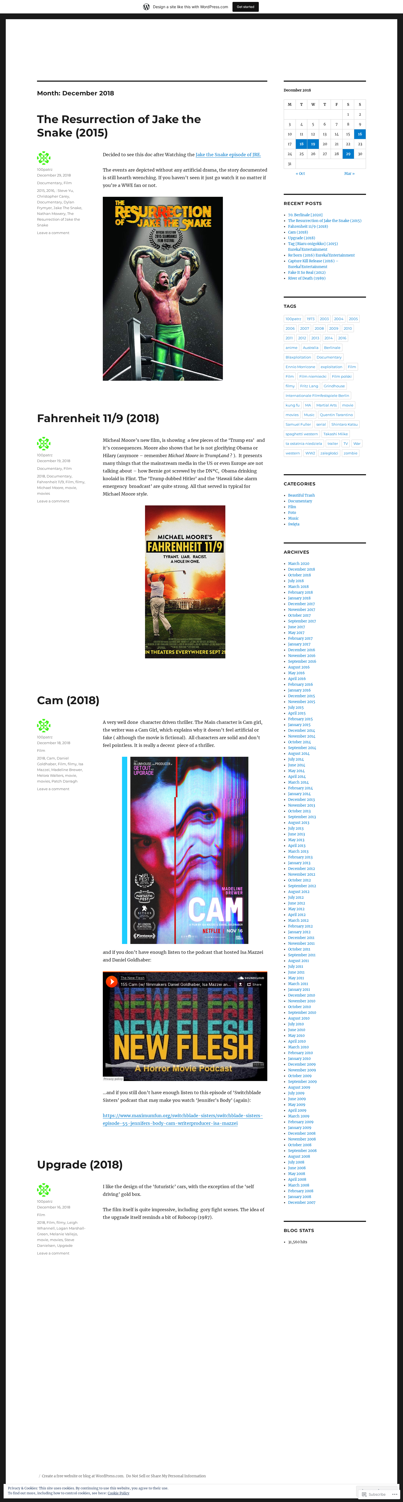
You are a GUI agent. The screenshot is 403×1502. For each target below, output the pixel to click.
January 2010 (299, 1058)
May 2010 (296, 1035)
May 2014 (296, 771)
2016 (50, 190)
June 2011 (296, 972)
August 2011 (298, 960)
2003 (324, 319)
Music (309, 415)
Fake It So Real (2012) (307, 272)
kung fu (293, 405)
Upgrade (65, 1245)
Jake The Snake (67, 208)
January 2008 (299, 1196)
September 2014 (302, 748)
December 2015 (301, 696)
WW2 (310, 453)
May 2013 (296, 840)
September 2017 (302, 621)
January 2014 (299, 794)
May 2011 (296, 978)
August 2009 (299, 1087)
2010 (348, 328)
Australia (311, 347)
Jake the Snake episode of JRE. (228, 154)
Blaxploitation (298, 357)
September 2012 (302, 886)
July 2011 (295, 966)
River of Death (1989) (307, 278)
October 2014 (299, 742)
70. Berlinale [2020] (305, 215)
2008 (319, 328)
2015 (41, 190)
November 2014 (301, 736)
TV (346, 443)
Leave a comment (53, 233)
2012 (302, 338)
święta (293, 524)
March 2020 (298, 563)
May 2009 (296, 1104)
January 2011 (299, 989)
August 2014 (299, 753)
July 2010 (296, 1024)
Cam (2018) (68, 700)
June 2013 (296, 834)
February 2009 (301, 1122)
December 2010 (301, 995)
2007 (304, 328)
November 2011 (301, 943)
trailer (333, 443)
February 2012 (300, 926)
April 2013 (296, 845)
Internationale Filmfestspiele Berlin (317, 395)
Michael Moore (50, 487)
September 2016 (302, 661)
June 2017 (296, 627)
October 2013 (299, 811)
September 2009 (302, 1081)
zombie (350, 453)
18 (301, 144)
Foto (292, 512)
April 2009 (297, 1110)
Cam (51, 758)
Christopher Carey (53, 196)
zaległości (329, 453)
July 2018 (296, 581)
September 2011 (302, 955)
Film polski (342, 376)
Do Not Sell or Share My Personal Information (166, 1476)
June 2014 (296, 765)
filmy (79, 482)
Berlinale (332, 347)
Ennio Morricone (300, 367)
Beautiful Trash (301, 495)
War (357, 443)
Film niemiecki (313, 376)
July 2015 (296, 707)
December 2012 (301, 868)
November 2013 (301, 805)
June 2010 (296, 1030)
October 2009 (300, 1076)
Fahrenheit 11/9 (50, 482)
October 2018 (299, 575)
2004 (339, 319)
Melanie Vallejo (63, 1234)
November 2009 (302, 1070)
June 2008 (297, 1168)
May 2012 (296, 909)
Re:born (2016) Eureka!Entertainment (321, 255)
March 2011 (298, 984)
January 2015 (299, 724)
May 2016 (296, 673)
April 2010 (297, 1041)
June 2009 (297, 1099)
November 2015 (301, 701)
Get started (245, 7)
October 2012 (299, 880)
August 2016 (299, 667)
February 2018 (300, 592)
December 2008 (302, 1133)
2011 (289, 338)
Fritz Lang (309, 386)
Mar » (349, 173)
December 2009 (302, 1064)
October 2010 (299, 1007)
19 (313, 144)
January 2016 (299, 690)
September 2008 (302, 1150)
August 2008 (299, 1156)
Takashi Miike (335, 434)
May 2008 (296, 1173)
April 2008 (297, 1179)
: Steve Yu (64, 190)
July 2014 (296, 759)
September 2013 (302, 817)
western (293, 453)
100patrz (45, 169)
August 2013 (298, 822)
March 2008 (298, 1185)
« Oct (300, 173)
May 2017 (296, 632)
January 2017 (299, 644)
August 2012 (299, 891)
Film (68, 183)
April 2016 (297, 678)
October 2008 (299, 1145)
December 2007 (302, 1202)
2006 (290, 328)
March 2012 (298, 920)
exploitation (331, 367)
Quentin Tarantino (336, 415)
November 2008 (302, 1139)
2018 (41, 476)
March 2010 (298, 1047)
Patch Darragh (65, 781)
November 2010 (301, 1001)
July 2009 (296, 1093)
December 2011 (301, 937)
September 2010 (302, 1012)
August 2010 (299, 1018)
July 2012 (296, 897)
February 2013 (300, 857)
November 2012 (301, 874)
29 (348, 154)
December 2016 (301, 650)
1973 (310, 319)
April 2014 (297, 776)
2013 (315, 338)
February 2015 (300, 719)
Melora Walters (50, 775)
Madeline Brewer (66, 769)
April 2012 (297, 914)
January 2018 (299, 598)
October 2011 (299, 949)
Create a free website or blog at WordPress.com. (83, 1476)
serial (321, 424)
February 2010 (300, 1053)
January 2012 (299, 932)
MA (308, 405)
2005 (353, 319)
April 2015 (297, 713)
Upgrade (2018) (80, 1164)
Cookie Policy (118, 1493)
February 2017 (300, 638)
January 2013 (299, 863)
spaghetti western (302, 434)
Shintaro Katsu (344, 424)
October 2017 (299, 615)
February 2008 (300, 1191)
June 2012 (296, 903)
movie (70, 487)
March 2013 (298, 851)
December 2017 (301, 604)
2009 (333, 328)
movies (43, 493)
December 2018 (301, 569)
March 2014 (298, 782)
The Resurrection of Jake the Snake (58, 219)
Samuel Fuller (298, 424)
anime (291, 347)
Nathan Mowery (51, 213)
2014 (329, 338)
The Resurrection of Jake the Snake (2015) (325, 220)
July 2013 (295, 828)
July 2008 (296, 1162)
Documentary (49, 183)
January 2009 (299, 1127)
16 (360, 134)
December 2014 (301, 730)
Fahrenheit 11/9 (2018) (98, 418)
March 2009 (299, 1116)
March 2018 (298, 586)
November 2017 (301, 609)
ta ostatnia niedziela (304, 443)
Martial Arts (326, 405)
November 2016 (302, 655)
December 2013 (301, 799)
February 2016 (300, 684)
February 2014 (300, 788)
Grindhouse (334, 386)
